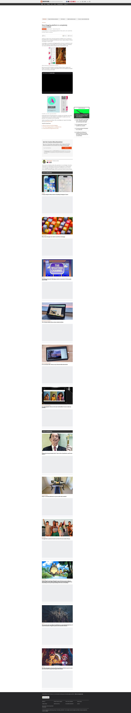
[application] (57, 83)
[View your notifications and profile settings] (85, 2)
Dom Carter (50, 28)
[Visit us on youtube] (71, 1)
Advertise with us (57, 703)
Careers (78, 703)
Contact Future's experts (58, 701)
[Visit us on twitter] (68, 1)
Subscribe (77, 1)
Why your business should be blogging (50, 125)
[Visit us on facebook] (66, 1)
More (65, 4)
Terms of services (56, 150)
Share (44, 35)
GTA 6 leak (63, 19)
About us (43, 701)
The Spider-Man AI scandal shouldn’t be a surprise (81, 125)
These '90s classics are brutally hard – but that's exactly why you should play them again (82, 120)
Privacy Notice (47, 151)
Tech (55, 4)
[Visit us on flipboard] (74, 1)
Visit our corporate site (79, 694)
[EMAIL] (51, 162)
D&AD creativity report (71, 19)
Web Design (44, 22)
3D (51, 4)
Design (48, 4)
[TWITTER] (48, 162)
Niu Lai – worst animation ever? (83, 19)
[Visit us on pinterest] (73, 1)
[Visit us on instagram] (70, 1)
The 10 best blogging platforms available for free (52, 126)
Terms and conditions (69, 701)
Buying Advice (60, 4)
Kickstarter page (49, 121)
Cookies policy (44, 703)
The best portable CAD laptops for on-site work (82, 129)
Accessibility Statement (69, 703)
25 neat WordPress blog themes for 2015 (50, 128)
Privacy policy (79, 701)
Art (44, 4)
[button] (88, 1)
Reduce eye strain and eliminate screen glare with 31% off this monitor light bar (82, 115)
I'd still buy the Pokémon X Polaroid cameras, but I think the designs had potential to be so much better (82, 134)
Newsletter (70, 35)
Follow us (65, 35)
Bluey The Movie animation (53, 19)
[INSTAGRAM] (49, 162)
